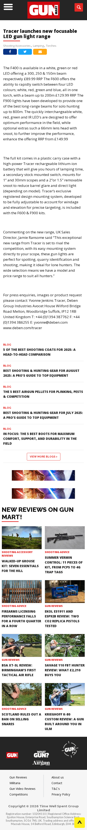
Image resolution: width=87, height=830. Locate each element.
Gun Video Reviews (22, 789)
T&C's (56, 789)
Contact (57, 783)
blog (7, 344)
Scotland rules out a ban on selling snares (21, 719)
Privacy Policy (61, 794)
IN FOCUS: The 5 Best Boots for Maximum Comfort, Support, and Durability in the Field (40, 439)
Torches (51, 46)
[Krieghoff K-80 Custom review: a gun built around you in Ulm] (65, 694)
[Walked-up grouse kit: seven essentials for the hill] (22, 537)
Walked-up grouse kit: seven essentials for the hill (20, 566)
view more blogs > (43, 456)
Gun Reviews (54, 606)
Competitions (19, 794)
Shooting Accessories (17, 46)
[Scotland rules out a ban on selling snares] (22, 694)
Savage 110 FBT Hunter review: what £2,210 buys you (65, 670)
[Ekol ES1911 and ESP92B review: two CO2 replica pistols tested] (65, 591)
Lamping (38, 46)
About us (58, 777)
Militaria (15, 783)
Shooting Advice (57, 552)
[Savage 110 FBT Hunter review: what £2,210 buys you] (65, 645)
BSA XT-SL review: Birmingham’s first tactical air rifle (19, 670)
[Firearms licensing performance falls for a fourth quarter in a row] (22, 591)
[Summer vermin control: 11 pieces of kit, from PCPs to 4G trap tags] (65, 537)
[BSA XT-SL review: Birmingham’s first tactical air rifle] (22, 645)
